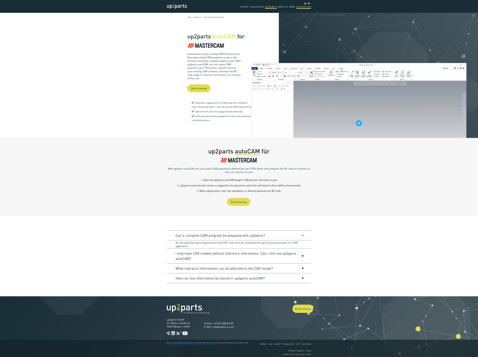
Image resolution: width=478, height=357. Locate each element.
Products (198, 17)
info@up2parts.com (223, 326)
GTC (298, 344)
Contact (263, 344)
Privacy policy (289, 344)
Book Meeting (303, 6)
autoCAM (269, 6)
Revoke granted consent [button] (208, 344)
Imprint (277, 344)
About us (283, 6)
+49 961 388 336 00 (223, 323)
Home (189, 17)
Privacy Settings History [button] (191, 344)
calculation (257, 6)
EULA (308, 351)
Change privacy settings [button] (174, 344)
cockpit (244, 6)
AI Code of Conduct (296, 351)
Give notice (306, 344)
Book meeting (199, 88)
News (292, 6)
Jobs (270, 344)
